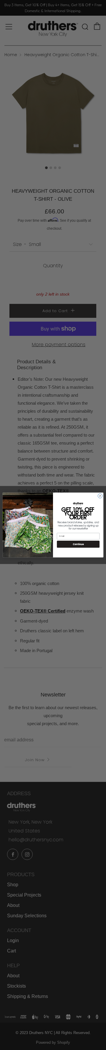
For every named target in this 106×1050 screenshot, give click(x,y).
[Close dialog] (100, 496)
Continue (78, 544)
